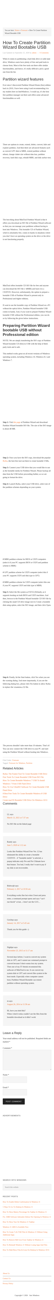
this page (16, 422)
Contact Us (7, 1278)
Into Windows (27, 4)
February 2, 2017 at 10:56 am (19, 889)
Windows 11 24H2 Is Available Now (16, 1227)
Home (17, 30)
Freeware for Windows (17, 763)
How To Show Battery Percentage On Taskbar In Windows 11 (25, 1212)
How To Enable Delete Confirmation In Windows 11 (21, 1202)
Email (6, 1087)
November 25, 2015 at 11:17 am (20, 950)
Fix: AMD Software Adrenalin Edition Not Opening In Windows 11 (27, 1217)
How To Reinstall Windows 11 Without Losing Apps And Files (25, 1245)
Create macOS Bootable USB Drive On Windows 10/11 (25, 800)
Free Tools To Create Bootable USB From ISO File (23, 777)
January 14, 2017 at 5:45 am (18, 923)
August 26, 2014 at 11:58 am (18, 1004)
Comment (7, 1048)
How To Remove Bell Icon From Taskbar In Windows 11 (23, 1240)
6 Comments (44, 53)
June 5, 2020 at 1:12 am (16, 845)
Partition (29, 763)
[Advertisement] (27, 190)
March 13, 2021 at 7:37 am (18, 818)
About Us (6, 1273)
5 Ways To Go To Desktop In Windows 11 (18, 1207)
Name (6, 1075)
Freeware (24, 30)
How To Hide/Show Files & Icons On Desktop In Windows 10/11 (26, 1250)
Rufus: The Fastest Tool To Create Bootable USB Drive (25, 774)
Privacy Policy (8, 1283)
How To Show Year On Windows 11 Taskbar (19, 1222)
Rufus (5, 461)
